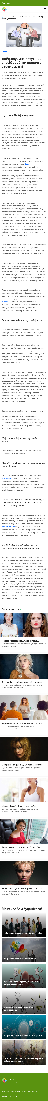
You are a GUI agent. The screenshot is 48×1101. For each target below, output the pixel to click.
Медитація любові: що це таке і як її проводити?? (18, 806)
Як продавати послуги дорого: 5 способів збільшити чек (21, 847)
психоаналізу (7, 478)
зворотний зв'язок (9, 1096)
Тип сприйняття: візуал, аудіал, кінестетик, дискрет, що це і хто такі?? (21, 682)
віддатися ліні (30, 164)
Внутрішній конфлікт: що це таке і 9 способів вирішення (22, 765)
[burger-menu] (44, 9)
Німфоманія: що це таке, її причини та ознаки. (23, 888)
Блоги (4, 52)
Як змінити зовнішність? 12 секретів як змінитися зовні (19, 641)
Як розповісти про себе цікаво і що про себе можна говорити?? (22, 723)
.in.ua (6, 3)
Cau (4, 9)
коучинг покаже (8, 527)
